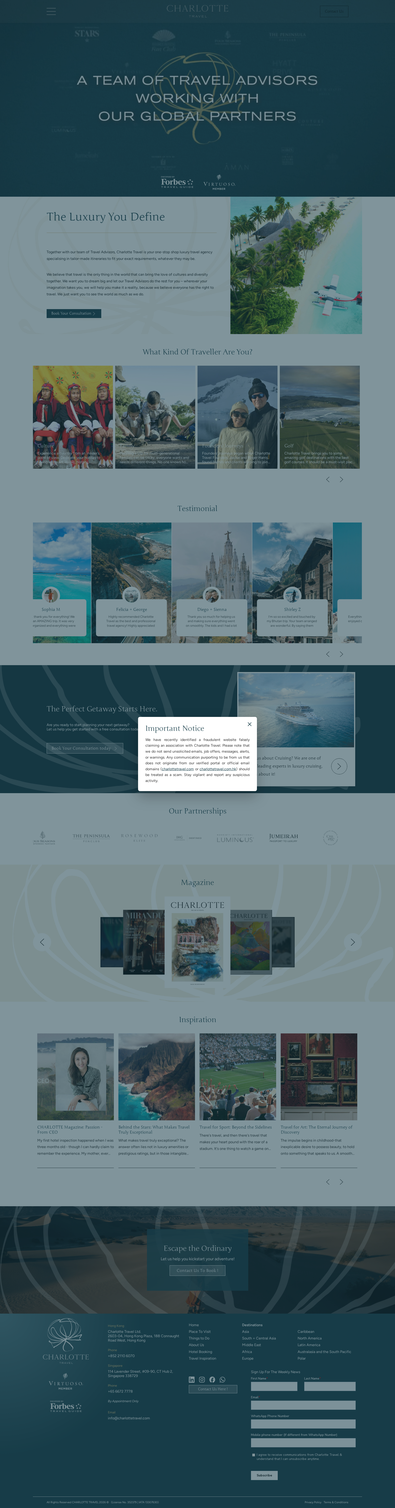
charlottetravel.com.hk (218, 769)
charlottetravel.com (178, 769)
